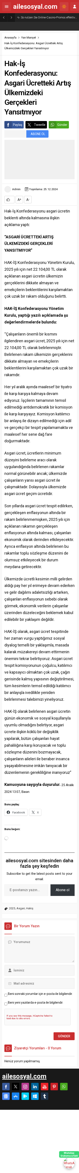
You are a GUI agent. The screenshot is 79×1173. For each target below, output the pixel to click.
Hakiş (29, 908)
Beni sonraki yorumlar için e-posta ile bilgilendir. (40, 994)
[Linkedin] (35, 1086)
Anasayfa (10, 37)
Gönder (62, 124)
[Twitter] (15, 1086)
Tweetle (39, 124)
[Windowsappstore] (35, 1096)
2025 (12, 908)
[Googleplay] (25, 1096)
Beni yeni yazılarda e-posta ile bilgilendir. (35, 1002)
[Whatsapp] (64, 1086)
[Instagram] (25, 1086)
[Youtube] (44, 1086)
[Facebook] (6, 1086)
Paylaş (17, 124)
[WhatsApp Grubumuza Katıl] (69, 1163)
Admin (16, 189)
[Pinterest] (54, 1086)
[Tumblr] (44, 1096)
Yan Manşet (28, 37)
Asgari (20, 908)
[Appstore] (15, 1096)
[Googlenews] (6, 1096)
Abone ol (62, 890)
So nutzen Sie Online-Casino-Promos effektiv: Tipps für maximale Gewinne (49, 17)
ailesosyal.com (35, 6)
